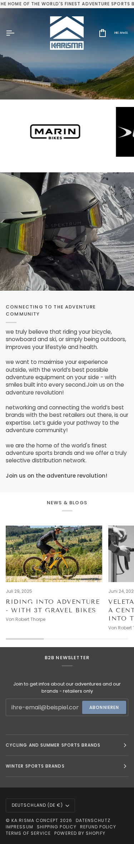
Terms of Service (28, 833)
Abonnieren (104, 707)
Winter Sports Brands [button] (35, 766)
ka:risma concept (34, 820)
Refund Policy (98, 827)
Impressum (19, 827)
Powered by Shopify (79, 833)
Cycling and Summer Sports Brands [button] (53, 745)
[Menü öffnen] (16, 33)
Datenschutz (93, 820)
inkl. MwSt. (121, 33)
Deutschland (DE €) (37, 805)
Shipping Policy (56, 827)
